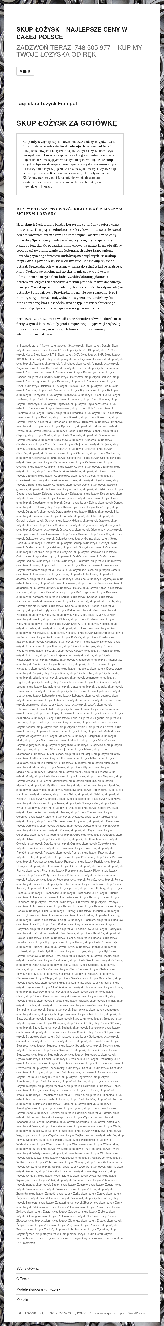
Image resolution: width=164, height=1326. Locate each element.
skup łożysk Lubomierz (55, 704)
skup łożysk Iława (27, 565)
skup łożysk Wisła (28, 1149)
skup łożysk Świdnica (43, 1045)
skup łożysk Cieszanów (98, 458)
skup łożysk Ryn (49, 956)
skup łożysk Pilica (41, 866)
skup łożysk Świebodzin (58, 1050)
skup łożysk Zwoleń (40, 1229)
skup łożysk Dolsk (82, 498)
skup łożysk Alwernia (29, 363)
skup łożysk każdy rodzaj (72, 601)
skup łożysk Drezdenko (31, 502)
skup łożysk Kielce (63, 610)
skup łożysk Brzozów (51, 422)
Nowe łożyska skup (54, 345)
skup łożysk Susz (64, 1041)
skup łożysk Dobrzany (55, 498)
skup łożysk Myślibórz (45, 785)
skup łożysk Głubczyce (58, 529)
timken (118, 1238)
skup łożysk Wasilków (30, 1131)
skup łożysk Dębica (68, 489)
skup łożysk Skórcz (109, 987)
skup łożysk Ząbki (43, 1180)
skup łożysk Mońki (70, 772)
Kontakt (22, 1299)
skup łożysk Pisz (36, 870)
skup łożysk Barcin (100, 368)
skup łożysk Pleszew (62, 870)
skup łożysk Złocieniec (84, 1216)
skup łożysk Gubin (48, 561)
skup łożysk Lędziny (55, 677)
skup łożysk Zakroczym (54, 1189)
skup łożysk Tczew (100, 1081)
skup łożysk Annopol (89, 363)
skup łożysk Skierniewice (51, 987)
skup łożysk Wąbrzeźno (82, 1117)
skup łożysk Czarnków (99, 467)
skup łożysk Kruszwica (45, 668)
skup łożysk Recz (38, 938)
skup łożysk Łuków (74, 731)
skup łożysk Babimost (44, 368)
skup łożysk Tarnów (74, 1081)
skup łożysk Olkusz (97, 816)
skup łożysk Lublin (74, 700)
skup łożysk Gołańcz (41, 543)
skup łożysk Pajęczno (82, 848)
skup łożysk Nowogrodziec (82, 803)
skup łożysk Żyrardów (94, 1229)
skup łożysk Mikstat (29, 758)
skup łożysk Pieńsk (90, 861)
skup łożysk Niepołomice (74, 799)
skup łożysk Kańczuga (74, 592)
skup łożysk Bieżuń (50, 390)
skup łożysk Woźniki (48, 1166)
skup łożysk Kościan (49, 646)
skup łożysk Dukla (84, 502)
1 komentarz (28, 1243)
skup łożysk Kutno (81, 673)
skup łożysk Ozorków (95, 843)
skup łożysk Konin (41, 637)
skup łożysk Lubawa (97, 695)
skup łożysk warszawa (81, 1126)
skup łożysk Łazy (42, 718)
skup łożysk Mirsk (27, 767)
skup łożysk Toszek (55, 1090)
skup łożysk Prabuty (92, 888)
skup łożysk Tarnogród (46, 1081)
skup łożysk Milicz (85, 758)
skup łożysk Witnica (82, 1149)
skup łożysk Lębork (28, 677)
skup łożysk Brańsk (41, 413)
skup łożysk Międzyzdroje (50, 749)
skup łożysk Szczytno (30, 1072)
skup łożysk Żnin (39, 1225)
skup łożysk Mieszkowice (47, 754)
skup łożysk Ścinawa (108, 960)
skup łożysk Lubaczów (40, 695)
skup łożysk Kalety (69, 588)
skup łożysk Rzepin (99, 956)
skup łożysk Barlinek (53, 372)
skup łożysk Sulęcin (73, 1032)
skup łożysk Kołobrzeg (92, 633)
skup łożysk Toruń (108, 1086)
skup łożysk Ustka (99, 1113)
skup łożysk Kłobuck (56, 619)
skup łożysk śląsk (59, 991)
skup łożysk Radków (110, 920)
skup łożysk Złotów (93, 1220)
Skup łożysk (76, 345)
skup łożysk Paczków (53, 848)
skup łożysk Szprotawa (96, 1072)
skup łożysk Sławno (67, 996)
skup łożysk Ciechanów (104, 453)
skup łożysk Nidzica (90, 794)
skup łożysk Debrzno (39, 493)
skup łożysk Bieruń (99, 386)
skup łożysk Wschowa (53, 1171)
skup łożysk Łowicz (48, 731)
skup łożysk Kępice (61, 606)
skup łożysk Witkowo (54, 1149)
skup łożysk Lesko (39, 682)
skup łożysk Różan (71, 942)
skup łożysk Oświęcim (56, 839)
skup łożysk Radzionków (75, 929)
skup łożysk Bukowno (80, 422)
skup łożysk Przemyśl (105, 902)
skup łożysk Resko (63, 938)
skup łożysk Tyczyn (69, 1108)
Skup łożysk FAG (53, 350)
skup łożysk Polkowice (30, 884)
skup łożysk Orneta (28, 830)
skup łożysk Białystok (84, 381)
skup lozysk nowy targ (71, 359)
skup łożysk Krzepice (74, 668)
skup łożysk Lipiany (43, 691)
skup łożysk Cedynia (39, 431)
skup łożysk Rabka (28, 920)
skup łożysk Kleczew (42, 615)
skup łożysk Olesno (41, 816)
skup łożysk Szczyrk (79, 1068)
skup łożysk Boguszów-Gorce (89, 404)
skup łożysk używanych (50, 1117)
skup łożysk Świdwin (99, 1045)
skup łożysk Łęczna (91, 718)
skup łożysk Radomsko (83, 924)
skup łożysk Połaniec (60, 884)
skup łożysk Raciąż (54, 920)
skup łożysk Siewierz (68, 978)
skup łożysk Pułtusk (90, 911)
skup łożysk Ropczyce (43, 942)
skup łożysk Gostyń (75, 547)
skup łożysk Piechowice (31, 861)
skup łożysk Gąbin (85, 516)
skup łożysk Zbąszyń (52, 1202)
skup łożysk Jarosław (29, 574)
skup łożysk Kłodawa (84, 619)
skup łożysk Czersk (83, 475)
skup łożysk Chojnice (98, 444)
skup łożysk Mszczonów (52, 781)
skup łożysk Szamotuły (98, 1059)
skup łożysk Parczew (41, 852)
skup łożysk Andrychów (59, 363)
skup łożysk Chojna (70, 444)
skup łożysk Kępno (87, 606)
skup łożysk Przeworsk (30, 906)
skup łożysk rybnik (88, 947)
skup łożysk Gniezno (75, 534)
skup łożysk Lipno (68, 691)
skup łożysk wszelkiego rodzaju (88, 1171)
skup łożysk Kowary (70, 650)
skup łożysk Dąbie (77, 484)
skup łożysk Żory (62, 1225)
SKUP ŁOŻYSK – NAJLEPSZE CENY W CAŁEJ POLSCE (71, 33)
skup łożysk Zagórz (101, 1184)
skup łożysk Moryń (47, 776)
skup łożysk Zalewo (83, 1189)
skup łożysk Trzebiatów (40, 1095)
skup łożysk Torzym (29, 1090)
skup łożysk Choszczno (44, 453)
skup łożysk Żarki (68, 1193)
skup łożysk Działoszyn (95, 507)
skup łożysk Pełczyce (49, 857)
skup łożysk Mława (53, 767)
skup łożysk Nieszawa (106, 799)
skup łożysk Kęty (38, 610)
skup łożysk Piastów (109, 857)
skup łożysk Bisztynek (30, 395)
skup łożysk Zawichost (68, 1198)
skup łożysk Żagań (47, 1184)
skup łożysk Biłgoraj (76, 390)
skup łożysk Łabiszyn (98, 709)
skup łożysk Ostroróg (100, 834)
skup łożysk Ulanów (46, 1113)
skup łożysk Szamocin (67, 1059)
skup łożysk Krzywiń (29, 673)
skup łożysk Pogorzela (54, 879)
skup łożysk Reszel (89, 938)
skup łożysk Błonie (41, 399)
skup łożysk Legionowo (84, 677)
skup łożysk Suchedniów (88, 1027)
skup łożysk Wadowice (43, 1122)
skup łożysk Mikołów (107, 754)
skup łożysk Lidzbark (92, 686)
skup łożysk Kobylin (96, 624)
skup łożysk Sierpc (41, 978)
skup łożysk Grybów (69, 556)
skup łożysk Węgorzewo (90, 1131)
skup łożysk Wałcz (28, 1126)
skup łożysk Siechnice (67, 969)
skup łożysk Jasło (56, 574)
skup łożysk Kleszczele (71, 615)
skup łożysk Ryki (99, 951)
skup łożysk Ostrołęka (71, 834)
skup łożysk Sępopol (85, 965)
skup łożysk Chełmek (67, 435)
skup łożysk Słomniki (94, 996)
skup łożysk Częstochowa (95, 480)
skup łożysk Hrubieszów (106, 561)
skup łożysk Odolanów (96, 808)
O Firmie (22, 1278)
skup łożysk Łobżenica (96, 722)
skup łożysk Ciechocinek (66, 458)
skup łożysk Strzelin (79, 1023)
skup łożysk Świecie (87, 1050)
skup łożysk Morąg (96, 772)
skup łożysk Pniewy (63, 875)
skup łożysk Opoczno (80, 825)
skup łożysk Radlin (28, 924)
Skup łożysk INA (98, 350)
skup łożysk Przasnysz (87, 897)
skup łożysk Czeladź (96, 471)
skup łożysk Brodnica (69, 413)
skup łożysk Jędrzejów (101, 579)
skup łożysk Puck (37, 911)
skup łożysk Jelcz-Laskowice (58, 583)
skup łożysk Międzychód (57, 745)
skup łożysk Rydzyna (72, 951)
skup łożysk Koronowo (98, 641)
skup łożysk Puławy (62, 911)
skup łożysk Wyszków (87, 1175)
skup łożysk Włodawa (97, 1153)
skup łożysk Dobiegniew (99, 493)
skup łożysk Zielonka (55, 1216)
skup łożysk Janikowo (79, 570)
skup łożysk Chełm (40, 435)
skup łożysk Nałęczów (62, 790)
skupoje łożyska (102, 1238)
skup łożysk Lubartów (69, 695)
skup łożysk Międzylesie (89, 745)
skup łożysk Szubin (47, 1077)
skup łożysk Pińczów (93, 866)
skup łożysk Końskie (68, 637)
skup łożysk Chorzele (82, 449)
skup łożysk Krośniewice (57, 664)
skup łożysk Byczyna (29, 426)
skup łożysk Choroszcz (52, 449)
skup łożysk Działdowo (30, 507)
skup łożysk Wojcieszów (58, 1157)
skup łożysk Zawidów (98, 1198)
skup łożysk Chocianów (53, 440)
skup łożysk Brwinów (38, 417)
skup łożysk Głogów (78, 525)
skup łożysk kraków (81, 655)
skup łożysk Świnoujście (83, 1054)
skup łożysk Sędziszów (31, 965)
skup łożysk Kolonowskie (32, 633)
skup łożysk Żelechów (65, 1207)
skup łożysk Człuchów (50, 484)
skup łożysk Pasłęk (68, 852)
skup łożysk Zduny (110, 1202)
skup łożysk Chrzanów (74, 453)
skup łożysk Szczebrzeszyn (60, 1063)
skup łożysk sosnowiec (103, 1009)
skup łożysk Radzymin (106, 929)
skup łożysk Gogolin (102, 534)
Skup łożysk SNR (92, 354)
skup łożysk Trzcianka (84, 1090)
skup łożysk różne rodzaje (101, 942)
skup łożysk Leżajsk (40, 686)
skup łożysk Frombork (58, 516)
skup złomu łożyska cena (45, 1238)
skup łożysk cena (64, 431)
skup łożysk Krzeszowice (106, 668)
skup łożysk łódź (47, 727)
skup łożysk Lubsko (42, 709)
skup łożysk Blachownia (62, 395)
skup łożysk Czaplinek (42, 467)
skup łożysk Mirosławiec (103, 763)
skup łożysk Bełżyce (98, 377)
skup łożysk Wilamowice (102, 1144)
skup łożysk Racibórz (81, 920)
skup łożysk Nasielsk (38, 794)
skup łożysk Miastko (67, 740)
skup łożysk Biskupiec (105, 390)
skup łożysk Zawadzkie (38, 1198)
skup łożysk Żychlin (67, 1229)
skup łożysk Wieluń (42, 1144)
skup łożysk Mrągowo (100, 776)
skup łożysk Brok (95, 413)
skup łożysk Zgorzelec (66, 1211)
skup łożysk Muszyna (82, 781)
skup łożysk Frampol (29, 516)
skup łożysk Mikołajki (78, 754)
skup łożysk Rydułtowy (43, 951)
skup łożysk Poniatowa (89, 884)
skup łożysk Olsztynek (51, 821)
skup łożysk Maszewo (39, 740)
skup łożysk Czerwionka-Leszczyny (54, 480)
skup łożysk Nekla (64, 794)
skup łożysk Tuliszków (30, 1104)
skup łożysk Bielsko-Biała (69, 386)
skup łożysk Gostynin (103, 547)
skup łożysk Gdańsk (41, 520)
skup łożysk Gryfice (95, 556)
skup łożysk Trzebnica (100, 1095)
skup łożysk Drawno (107, 498)
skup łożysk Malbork (101, 731)
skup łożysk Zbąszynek (82, 1202)
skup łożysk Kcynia (102, 601)
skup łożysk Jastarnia (83, 574)
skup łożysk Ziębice (94, 1211)
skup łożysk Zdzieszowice (32, 1207)
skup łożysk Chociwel (83, 440)
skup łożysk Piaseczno (79, 857)
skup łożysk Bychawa (109, 422)
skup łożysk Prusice (29, 897)
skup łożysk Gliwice (51, 525)
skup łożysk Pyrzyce (48, 915)
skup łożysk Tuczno (109, 1099)
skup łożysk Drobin (59, 502)
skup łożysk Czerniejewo (53, 475)
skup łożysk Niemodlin (43, 799)
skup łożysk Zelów (91, 1207)
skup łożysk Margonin (86, 736)
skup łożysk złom (39, 1220)
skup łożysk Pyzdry (107, 915)
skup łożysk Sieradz (84, 974)
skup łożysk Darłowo (42, 489)
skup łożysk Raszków (90, 933)
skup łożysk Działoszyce (62, 507)
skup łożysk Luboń (83, 704)
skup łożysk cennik (89, 431)
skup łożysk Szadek (39, 1059)
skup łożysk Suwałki (89, 1041)
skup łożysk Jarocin (107, 570)
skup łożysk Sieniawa (56, 974)
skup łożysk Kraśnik (45, 659)
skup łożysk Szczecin (93, 1063)
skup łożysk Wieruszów (70, 1144)
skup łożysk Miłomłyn (43, 763)
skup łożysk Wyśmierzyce (54, 1175)
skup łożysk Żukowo (87, 1225)
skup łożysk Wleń (107, 1149)
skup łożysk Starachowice (87, 1014)
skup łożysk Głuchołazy (90, 529)
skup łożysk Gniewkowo (45, 534)
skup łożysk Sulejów (100, 1032)
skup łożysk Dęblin (94, 489)
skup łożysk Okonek (56, 812)
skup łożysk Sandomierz (52, 960)
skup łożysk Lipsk (92, 691)
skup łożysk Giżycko (96, 520)
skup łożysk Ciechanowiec (33, 458)
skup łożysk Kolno (105, 628)
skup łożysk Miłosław (72, 763)
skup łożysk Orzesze (55, 830)
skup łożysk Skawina (98, 983)
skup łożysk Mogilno (44, 772)
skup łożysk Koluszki (63, 633)
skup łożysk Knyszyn (68, 624)
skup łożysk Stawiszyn (71, 1018)
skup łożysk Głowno (29, 529)
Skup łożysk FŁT (75, 350)
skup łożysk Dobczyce (68, 493)
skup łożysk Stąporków (55, 1014)
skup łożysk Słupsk (75, 1000)
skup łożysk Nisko (28, 803)
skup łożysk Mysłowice (75, 785)
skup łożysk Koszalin (42, 650)
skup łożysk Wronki (103, 1166)
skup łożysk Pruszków (58, 897)
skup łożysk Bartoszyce (82, 372)
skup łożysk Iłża (75, 565)
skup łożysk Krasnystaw (106, 659)
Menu (25, 71)
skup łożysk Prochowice (43, 893)
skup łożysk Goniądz (96, 543)
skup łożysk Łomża (101, 727)
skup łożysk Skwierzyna (31, 991)
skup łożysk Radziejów (44, 929)
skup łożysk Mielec (80, 749)
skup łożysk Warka (54, 1126)
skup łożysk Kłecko (28, 619)
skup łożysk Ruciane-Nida (32, 947)
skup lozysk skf (96, 359)
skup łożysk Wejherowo (74, 1135)
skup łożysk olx (77, 821)
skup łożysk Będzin (40, 377)
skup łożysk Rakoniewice (59, 933)
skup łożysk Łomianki (73, 727)
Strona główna (27, 1268)
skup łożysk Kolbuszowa (77, 628)
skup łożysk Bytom (89, 426)
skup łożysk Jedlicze (72, 579)
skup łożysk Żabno (98, 1180)
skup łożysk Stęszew (100, 1018)
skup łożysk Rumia (63, 947)
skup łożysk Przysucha (61, 906)
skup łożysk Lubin (49, 700)
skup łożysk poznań (65, 888)
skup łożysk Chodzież (43, 444)
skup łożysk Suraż (39, 1041)
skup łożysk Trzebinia (70, 1095)
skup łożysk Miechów (95, 740)
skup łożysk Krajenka (53, 655)
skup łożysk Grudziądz (40, 556)
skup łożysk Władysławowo (33, 1153)
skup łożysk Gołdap (69, 543)
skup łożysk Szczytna (108, 1068)
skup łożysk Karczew (103, 592)
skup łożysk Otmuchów (86, 839)
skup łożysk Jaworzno (44, 579)
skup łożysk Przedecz (45, 902)
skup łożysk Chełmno (96, 435)
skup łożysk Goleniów (53, 538)
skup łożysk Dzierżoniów (55, 511)
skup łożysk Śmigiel (102, 1000)
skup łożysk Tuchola (55, 1099)
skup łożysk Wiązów (103, 1135)
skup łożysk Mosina (72, 776)
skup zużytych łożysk (77, 1238)
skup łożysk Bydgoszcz (60, 426)
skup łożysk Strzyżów (30, 1027)
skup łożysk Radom (54, 924)
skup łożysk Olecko (83, 812)
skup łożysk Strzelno (107, 1023)
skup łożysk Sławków (39, 996)
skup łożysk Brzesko (66, 417)
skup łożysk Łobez (68, 722)
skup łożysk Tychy (44, 1108)
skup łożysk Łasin (71, 713)
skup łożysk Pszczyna (92, 906)
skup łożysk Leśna (64, 682)
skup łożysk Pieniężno (62, 861)
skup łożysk (115, 359)
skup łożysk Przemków (74, 902)
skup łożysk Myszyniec (31, 790)
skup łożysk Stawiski (42, 1018)
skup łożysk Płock (88, 870)
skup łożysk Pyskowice (78, 915)
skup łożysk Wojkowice (90, 1157)
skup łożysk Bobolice (67, 399)
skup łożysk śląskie (85, 991)
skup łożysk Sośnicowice (71, 1009)
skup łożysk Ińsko (52, 570)
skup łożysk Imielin (100, 565)
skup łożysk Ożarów (40, 843)
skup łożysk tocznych (51, 1086)
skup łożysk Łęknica (42, 722)
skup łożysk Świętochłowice (49, 1054)
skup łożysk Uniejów (73, 1113)
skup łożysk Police (110, 879)
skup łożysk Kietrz (88, 610)
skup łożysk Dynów (110, 502)
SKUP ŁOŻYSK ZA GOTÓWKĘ (66, 123)
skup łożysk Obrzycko (67, 808)
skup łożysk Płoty (38, 875)
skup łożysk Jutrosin (43, 588)
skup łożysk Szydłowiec (77, 1077)
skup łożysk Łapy (47, 713)
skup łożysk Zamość (42, 1193)
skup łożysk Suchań (58, 1027)
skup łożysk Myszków (105, 785)
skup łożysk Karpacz (84, 597)
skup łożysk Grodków (87, 552)
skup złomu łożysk (74, 1234)
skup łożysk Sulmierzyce (55, 1036)
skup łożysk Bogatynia (55, 404)
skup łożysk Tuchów (82, 1099)
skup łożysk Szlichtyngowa (63, 1072)
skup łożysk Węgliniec (59, 1131)
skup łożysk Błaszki (91, 395)
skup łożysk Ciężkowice (52, 462)
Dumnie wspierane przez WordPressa (118, 1313)
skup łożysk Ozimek (67, 843)
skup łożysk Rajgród (29, 933)
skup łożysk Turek (57, 1104)
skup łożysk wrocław (76, 1166)
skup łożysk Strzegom (51, 1023)
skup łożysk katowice (41, 601)
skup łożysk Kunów (56, 673)
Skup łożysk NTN (45, 354)
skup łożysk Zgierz (39, 1211)
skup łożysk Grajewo (59, 552)
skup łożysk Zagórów (74, 1184)
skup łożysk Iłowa (52, 565)
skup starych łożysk (48, 1234)
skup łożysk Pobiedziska (93, 875)
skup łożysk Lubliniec (101, 700)
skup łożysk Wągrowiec (74, 1122)
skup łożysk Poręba (39, 888)
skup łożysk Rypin (73, 956)
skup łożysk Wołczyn (71, 1162)
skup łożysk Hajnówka (75, 561)
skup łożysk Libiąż (66, 686)
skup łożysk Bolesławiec (54, 408)
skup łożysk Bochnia (96, 399)
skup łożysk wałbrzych (105, 1122)
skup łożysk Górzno (48, 547)
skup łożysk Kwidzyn (108, 673)
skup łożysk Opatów (52, 825)
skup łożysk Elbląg (84, 511)
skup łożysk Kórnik (70, 641)
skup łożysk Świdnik (72, 1045)
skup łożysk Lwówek (70, 709)
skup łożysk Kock (49, 628)
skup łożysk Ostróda (43, 834)
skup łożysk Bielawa (38, 386)
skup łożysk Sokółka (82, 1005)
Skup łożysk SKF (68, 354)
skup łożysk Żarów (92, 1193)
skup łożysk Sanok (82, 960)
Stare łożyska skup (41, 359)
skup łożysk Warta (108, 1126)
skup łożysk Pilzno (66, 866)
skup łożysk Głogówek (106, 525)
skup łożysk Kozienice (98, 650)
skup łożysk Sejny (58, 965)
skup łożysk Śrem (27, 1014)
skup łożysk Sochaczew (53, 1005)
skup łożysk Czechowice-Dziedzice (59, 471)
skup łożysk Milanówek (57, 758)
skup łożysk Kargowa (29, 597)
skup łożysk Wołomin (100, 1162)
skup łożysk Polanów (83, 879)
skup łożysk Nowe (52, 803)
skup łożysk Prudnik (105, 893)
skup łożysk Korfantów (43, 641)
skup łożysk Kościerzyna (79, 646)
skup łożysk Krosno (87, 664)
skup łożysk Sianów (39, 969)
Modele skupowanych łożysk (38, 1289)
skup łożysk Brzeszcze (95, 417)
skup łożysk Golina (80, 538)
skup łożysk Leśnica (91, 682)
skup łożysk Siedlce (95, 969)
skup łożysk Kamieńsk (44, 592)
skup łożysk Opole (107, 825)
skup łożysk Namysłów (91, 790)
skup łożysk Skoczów (82, 987)
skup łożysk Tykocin (97, 1108)
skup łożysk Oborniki (38, 808)
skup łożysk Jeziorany (92, 583)
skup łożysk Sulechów (45, 1032)
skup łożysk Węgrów (45, 1135)
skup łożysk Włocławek (67, 1153)
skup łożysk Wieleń (51, 1140)
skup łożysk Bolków (84, 408)
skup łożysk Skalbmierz (98, 978)
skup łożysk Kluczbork (102, 615)
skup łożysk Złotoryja (65, 1220)
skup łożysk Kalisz (94, 588)
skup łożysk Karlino (57, 597)
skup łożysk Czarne (70, 467)
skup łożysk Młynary (80, 767)
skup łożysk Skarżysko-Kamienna (62, 983)
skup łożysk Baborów (73, 368)
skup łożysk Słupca (49, 1000)
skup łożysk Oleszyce (69, 816)
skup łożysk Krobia (28, 664)
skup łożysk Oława (101, 821)
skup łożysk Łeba (66, 718)
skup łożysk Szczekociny (48, 1068)
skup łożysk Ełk (108, 511)
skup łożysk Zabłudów (70, 1180)
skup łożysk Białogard (55, 381)
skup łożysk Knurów (40, 624)
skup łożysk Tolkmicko (81, 1086)
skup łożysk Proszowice (75, 893)
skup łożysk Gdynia (68, 520)
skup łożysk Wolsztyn (43, 1162)
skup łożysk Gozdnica (30, 552)
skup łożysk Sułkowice (87, 1036)
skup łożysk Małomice (56, 736)
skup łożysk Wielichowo (80, 1140)
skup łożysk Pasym (94, 852)
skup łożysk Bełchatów (68, 377)
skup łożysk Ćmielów (82, 462)
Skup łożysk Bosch (97, 345)
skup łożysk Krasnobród (75, 659)
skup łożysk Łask (95, 713)
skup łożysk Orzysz (83, 830)
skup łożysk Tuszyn (83, 1104)
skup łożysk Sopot (42, 1009)
